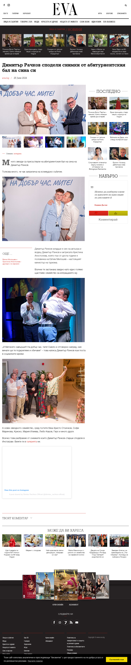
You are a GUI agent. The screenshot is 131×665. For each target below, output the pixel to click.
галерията (31, 441)
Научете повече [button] (35, 661)
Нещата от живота (9, 647)
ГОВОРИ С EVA (26, 22)
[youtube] (65, 622)
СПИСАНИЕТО (122, 13)
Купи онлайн (50, 638)
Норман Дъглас (101, 205)
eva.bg (5, 78)
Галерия (27, 641)
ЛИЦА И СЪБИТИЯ (10, 22)
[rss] (71, 622)
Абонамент (49, 641)
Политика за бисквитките (76, 647)
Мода (4, 641)
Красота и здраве (8, 644)
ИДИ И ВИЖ (96, 22)
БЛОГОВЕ (109, 13)
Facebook (4, 5)
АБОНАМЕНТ (73, 605)
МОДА (36, 22)
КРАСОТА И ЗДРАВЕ (49, 22)
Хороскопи (27, 644)
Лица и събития (8, 638)
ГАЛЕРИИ (15, 13)
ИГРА (100, 13)
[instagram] (60, 622)
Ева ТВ (26, 638)
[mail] (76, 622)
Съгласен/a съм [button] (117, 659)
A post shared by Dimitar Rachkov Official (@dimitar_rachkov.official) (37, 494)
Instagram (9, 5)
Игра (25, 647)
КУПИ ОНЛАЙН (58, 605)
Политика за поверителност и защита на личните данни (75, 640)
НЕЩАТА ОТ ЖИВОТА (69, 22)
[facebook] (54, 622)
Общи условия (72, 653)
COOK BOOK (85, 22)
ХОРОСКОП (27, 13)
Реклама (70, 650)
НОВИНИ (75, 30)
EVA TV (5, 13)
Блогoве (26, 651)
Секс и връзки (7, 651)
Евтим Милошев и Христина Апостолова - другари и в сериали (12, 261)
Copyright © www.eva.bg (96, 637)
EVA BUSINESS (109, 22)
